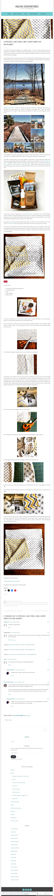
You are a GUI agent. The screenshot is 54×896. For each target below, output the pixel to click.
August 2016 (13, 851)
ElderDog (15, 601)
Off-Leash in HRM (14, 820)
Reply (48, 622)
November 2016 (14, 841)
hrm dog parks (43, 604)
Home (9, 13)
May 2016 (13, 860)
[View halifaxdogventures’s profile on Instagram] (26, 737)
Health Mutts (28, 214)
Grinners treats (16, 164)
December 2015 (14, 876)
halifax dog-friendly (26, 604)
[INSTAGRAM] (26, 890)
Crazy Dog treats (25, 164)
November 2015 (14, 879)
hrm (40, 604)
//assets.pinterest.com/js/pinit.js (12, 581)
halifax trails (37, 604)
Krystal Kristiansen (9, 682)
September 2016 (14, 848)
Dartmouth (9, 601)
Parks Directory (34, 13)
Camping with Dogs (15, 801)
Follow (13, 756)
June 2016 (13, 857)
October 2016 (13, 844)
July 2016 (12, 854)
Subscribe (27, 746)
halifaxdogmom (10, 669)
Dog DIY (12, 601)
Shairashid (6, 622)
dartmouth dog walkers (26, 602)
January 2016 (13, 873)
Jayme (5, 659)
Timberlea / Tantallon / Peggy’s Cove (20, 795)
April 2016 (13, 863)
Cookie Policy (26, 893)
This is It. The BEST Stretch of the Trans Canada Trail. (40, 610)
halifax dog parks (13, 604)
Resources (43, 13)
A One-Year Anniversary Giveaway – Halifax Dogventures (22, 649)
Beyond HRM (8, 602)
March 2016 (13, 867)
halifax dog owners (7, 604)
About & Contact (17, 13)
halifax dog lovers (45, 602)
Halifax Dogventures (27, 6)
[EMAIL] (23, 890)
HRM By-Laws (13, 817)
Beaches (12, 770)
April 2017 (13, 832)
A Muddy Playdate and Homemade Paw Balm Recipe (13, 610)
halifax (41, 602)
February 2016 (14, 870)
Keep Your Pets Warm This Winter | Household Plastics (22, 644)
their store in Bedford (12, 223)
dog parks (34, 602)
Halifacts (13, 814)
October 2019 (13, 828)
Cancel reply (27, 715)
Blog (26, 13)
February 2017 (14, 835)
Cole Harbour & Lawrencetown (18, 782)
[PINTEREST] (28, 890)
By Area (12, 773)
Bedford (14, 779)
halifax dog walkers (19, 604)
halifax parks (32, 604)
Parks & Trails (19, 601)
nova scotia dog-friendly (13, 605)
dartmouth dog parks (18, 602)
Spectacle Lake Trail (9, 107)
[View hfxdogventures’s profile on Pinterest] (28, 737)
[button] (17, 128)
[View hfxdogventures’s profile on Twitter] (25, 737)
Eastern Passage (16, 789)
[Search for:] (27, 741)
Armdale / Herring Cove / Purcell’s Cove (20, 776)
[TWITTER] (31, 890)
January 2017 (13, 838)
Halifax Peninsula (16, 792)
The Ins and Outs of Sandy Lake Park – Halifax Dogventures (22, 654)
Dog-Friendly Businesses (16, 808)
